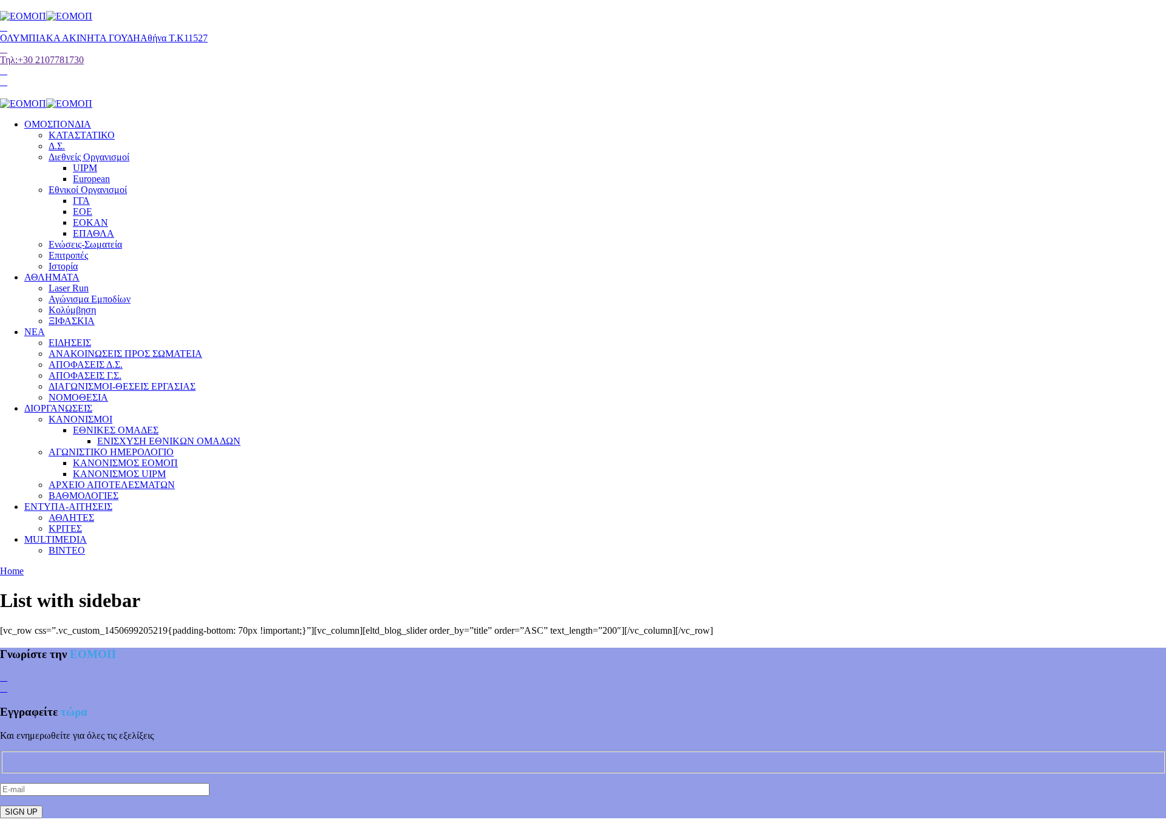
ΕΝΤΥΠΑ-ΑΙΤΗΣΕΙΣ (68, 506)
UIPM (85, 168)
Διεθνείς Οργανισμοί (89, 157)
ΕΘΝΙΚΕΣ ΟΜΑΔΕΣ (116, 430)
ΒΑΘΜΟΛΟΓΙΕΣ (83, 495)
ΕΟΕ (82, 211)
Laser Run (69, 288)
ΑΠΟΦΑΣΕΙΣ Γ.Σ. (85, 375)
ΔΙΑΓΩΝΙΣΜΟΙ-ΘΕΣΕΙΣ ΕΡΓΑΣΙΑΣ (122, 386)
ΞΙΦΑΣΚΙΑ (72, 321)
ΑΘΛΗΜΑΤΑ (52, 277)
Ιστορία (63, 266)
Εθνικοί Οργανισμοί (88, 190)
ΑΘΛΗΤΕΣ (71, 517)
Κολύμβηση (72, 310)
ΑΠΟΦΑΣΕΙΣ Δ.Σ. (86, 364)
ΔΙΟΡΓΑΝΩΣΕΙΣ (58, 408)
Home (12, 571)
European (91, 179)
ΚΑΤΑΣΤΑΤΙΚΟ (82, 135)
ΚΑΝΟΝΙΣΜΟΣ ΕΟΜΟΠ (125, 463)
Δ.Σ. (57, 146)
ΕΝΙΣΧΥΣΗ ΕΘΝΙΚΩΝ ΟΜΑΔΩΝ (168, 441)
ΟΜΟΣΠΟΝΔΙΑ (57, 124)
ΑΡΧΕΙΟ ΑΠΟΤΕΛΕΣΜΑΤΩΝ (112, 485)
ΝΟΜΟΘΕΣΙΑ (78, 397)
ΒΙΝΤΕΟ (67, 550)
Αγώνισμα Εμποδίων (90, 299)
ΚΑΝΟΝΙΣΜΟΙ (80, 419)
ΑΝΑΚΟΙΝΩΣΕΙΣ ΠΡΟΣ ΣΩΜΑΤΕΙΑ (125, 353)
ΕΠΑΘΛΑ (93, 233)
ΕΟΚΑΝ (90, 222)
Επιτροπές (68, 255)
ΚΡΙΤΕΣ (65, 528)
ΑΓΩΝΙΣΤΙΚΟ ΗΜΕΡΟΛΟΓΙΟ (111, 452)
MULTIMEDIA (55, 539)
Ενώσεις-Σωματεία (85, 244)
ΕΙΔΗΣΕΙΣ (70, 343)
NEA (34, 332)
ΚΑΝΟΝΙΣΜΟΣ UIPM (119, 474)
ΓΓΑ (81, 200)
